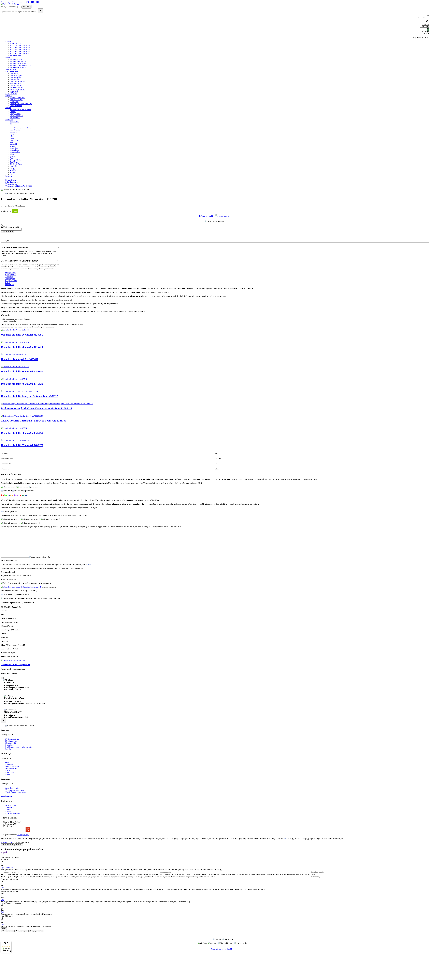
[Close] (3, 720)
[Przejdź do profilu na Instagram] (37, 2)
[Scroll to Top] (215, 951)
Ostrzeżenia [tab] (9, 285)
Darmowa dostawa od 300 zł (14, 247)
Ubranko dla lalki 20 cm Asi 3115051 (22, 334)
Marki (7, 774)
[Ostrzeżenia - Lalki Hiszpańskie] (13, 660)
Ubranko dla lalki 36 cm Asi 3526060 (22, 432)
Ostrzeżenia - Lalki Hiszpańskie (15, 664)
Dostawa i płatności (12, 739)
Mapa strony (9, 772)
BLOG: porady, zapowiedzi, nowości (18, 747)
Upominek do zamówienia (14, 790)
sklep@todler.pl (23, 835)
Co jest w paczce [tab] (11, 281)
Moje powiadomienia (12, 813)
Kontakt (8, 770)
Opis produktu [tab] (10, 273)
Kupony (8, 811)
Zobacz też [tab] (9, 277)
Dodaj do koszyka (7, 232)
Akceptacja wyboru (21, 931)
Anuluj (4, 928)
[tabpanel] (215, 308)
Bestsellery (9, 745)
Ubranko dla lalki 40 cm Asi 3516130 (22, 383)
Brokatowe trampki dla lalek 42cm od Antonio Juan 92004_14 (36, 408)
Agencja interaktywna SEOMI (221, 949)
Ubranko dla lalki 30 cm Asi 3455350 (22, 371)
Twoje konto (6, 796)
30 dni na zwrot (10, 741)
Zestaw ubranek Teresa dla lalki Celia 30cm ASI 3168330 (33, 420)
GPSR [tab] (7, 283)
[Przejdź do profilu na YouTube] (32, 2)
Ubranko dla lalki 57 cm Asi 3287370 (22, 445)
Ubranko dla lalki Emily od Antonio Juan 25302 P (29, 396)
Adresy (8, 809)
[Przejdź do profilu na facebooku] (27, 2)
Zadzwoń (424, 26)
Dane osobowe (10, 805)
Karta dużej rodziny (12, 788)
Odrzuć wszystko (7, 844)
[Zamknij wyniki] (40, 10)
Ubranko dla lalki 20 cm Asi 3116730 (22, 346)
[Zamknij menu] (427, 17)
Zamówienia (9, 807)
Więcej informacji (7, 842)
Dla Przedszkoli (11, 768)
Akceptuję (18, 844)
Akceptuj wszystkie (36, 931)
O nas (7, 762)
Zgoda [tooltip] (4, 852)
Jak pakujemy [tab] (10, 279)
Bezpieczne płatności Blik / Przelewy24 (19, 261)
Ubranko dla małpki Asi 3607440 (19, 359)
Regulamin (9, 764)
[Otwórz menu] (428, 15)
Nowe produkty (11, 743)
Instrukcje (8, 749)
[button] (7, 867)
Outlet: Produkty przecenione (15, 792)
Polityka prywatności (12, 766)
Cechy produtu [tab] (10, 275)
